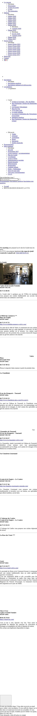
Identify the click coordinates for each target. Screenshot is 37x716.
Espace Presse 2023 (14, 44)
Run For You (16, 109)
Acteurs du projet (13, 7)
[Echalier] (5, 674)
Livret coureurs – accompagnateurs (19, 153)
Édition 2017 (12, 39)
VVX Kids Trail (17, 110)
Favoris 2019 (16, 34)
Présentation (11, 6)
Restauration (12, 165)
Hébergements (12, 164)
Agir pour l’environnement (16, 172)
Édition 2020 (12, 25)
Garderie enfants (13, 167)
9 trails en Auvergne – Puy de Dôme (23, 102)
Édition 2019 (12, 30)
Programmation (5, 181)
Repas (14, 139)
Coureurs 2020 (16, 28)
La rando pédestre (17, 112)
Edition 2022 (12, 23)
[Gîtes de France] (5, 680)
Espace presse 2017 (14, 55)
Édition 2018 (12, 37)
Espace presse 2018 (14, 53)
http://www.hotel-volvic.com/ (9, 568)
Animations (15, 137)
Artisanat (14, 136)
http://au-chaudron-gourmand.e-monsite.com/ (14, 486)
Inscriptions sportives (14, 83)
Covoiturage (12, 157)
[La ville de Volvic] (5, 667)
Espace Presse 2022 (14, 46)
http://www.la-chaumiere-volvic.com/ (11, 440)
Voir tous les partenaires (4, 690)
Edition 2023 (12, 21)
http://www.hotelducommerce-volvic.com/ (13, 324)
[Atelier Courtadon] (5, 687)
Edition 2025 (12, 18)
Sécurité (10, 150)
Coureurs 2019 (16, 35)
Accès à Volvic (12, 158)
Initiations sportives (18, 117)
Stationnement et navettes (16, 160)
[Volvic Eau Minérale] (5, 661)
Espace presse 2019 (14, 51)
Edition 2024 (12, 20)
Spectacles (15, 141)
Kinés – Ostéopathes (14, 169)
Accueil (6, 186)
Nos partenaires (13, 11)
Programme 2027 (13, 151)
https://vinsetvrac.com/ (7, 619)
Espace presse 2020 (14, 49)
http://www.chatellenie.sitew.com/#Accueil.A (14, 400)
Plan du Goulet (12, 155)
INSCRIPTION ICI (22, 253)
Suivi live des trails (14, 171)
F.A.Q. (10, 174)
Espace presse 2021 (14, 48)
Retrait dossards (13, 162)
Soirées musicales (17, 143)
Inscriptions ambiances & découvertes (19, 85)
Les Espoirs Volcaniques (19, 107)
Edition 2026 (12, 16)
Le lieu (10, 9)
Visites (14, 134)
